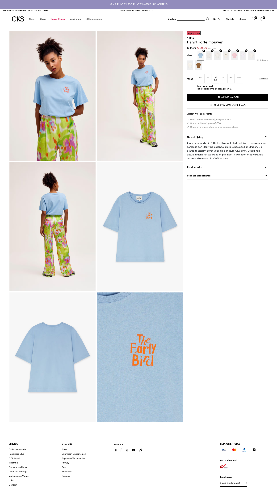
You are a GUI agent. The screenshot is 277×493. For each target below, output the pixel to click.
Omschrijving (195, 137)
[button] (32, 19)
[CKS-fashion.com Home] (18, 19)
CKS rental (14, 458)
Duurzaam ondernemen (74, 453)
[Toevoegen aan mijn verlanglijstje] (263, 33)
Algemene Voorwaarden (73, 458)
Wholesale (67, 471)
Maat (190, 78)
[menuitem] (32, 19)
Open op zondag (17, 471)
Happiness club (16, 453)
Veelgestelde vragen (19, 476)
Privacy (65, 462)
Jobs (11, 480)
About (65, 449)
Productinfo (194, 167)
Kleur (190, 55)
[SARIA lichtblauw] (200, 55)
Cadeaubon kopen (18, 467)
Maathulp (13, 462)
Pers (64, 467)
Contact (13, 484)
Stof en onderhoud (198, 175)
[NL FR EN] (218, 19)
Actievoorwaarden (18, 449)
